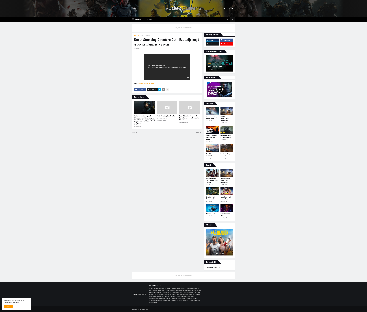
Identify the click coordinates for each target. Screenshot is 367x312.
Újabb (135, 132)
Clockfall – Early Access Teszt (211, 198)
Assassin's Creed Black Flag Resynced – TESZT (212, 180)
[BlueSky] (159, 89)
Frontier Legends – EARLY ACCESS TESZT (211, 137)
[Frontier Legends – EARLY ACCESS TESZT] (212, 130)
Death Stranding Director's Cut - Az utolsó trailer (166, 117)
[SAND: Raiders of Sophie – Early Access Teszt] (226, 111)
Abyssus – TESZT (211, 214)
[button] (133, 19)
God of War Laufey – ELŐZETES (211, 155)
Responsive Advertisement (183, 28)
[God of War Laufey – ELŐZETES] (212, 148)
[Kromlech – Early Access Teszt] (226, 148)
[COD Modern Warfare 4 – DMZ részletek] (226, 130)
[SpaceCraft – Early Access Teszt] (212, 111)
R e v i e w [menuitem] (138, 19)
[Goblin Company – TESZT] (226, 208)
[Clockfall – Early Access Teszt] (212, 191)
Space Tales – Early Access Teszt (225, 198)
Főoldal (136, 35)
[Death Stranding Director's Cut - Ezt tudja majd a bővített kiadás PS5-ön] (189, 107)
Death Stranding (145, 35)
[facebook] (224, 8)
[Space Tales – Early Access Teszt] (226, 191)
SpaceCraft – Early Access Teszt (211, 118)
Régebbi (198, 132)
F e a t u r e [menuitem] (148, 19)
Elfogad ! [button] (8, 306)
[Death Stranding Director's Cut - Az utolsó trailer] (167, 107)
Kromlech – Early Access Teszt (225, 155)
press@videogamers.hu (213, 267)
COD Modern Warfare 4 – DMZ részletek (226, 136)
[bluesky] (229, 8)
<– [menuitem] (156, 19)
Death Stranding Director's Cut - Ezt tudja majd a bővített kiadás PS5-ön (189, 118)
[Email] (163, 89)
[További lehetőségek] (167, 89)
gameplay (151, 83)
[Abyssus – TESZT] (212, 208)
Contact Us (135, 8)
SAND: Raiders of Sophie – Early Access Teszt (225, 118)
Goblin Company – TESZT (225, 215)
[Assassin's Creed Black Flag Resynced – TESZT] (212, 173)
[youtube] (232, 8)
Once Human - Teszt (215, 66)
